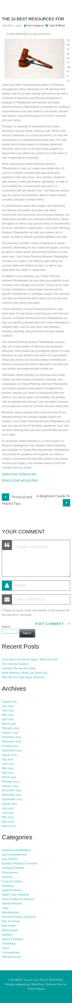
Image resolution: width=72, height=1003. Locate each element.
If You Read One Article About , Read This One (29, 659)
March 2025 (9, 723)
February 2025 (10, 728)
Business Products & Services (19, 863)
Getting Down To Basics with (19, 473)
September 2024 (12, 750)
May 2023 (7, 817)
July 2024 (7, 759)
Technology (9, 943)
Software (7, 934)
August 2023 (9, 803)
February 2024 (10, 781)
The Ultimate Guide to (15, 663)
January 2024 (10, 785)
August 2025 (9, 701)
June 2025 (8, 710)
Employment (10, 872)
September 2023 (12, 799)
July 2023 (7, 808)
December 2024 (11, 737)
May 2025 (7, 714)
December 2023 (11, 790)
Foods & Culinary (12, 881)
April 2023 (8, 821)
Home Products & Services (18, 899)
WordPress (37, 984)
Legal (5, 907)
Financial (7, 876)
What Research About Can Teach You (24, 672)
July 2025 (7, 706)
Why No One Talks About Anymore (23, 677)
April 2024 (8, 772)
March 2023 (9, 826)
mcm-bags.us (35, 25)
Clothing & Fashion (13, 867)
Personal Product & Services (19, 916)
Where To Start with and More (20, 480)
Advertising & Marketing (16, 850)
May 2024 (7, 768)
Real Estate (9, 925)
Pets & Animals (11, 921)
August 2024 (9, 754)
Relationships (10, 930)
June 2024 (8, 763)
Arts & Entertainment (14, 854)
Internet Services (12, 903)
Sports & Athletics (12, 939)
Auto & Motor (57, 25)
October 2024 (10, 745)
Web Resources (11, 956)
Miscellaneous (10, 912)
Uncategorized (11, 952)
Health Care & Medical (15, 894)
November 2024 (11, 741)
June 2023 (8, 812)
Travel (5, 948)
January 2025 (10, 732)
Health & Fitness (11, 890)
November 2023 (11, 794)
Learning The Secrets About (19, 668)
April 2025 (8, 719)
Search (6, 626)
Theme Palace (36, 988)
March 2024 (9, 777)
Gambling (8, 885)
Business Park (54, 984)
